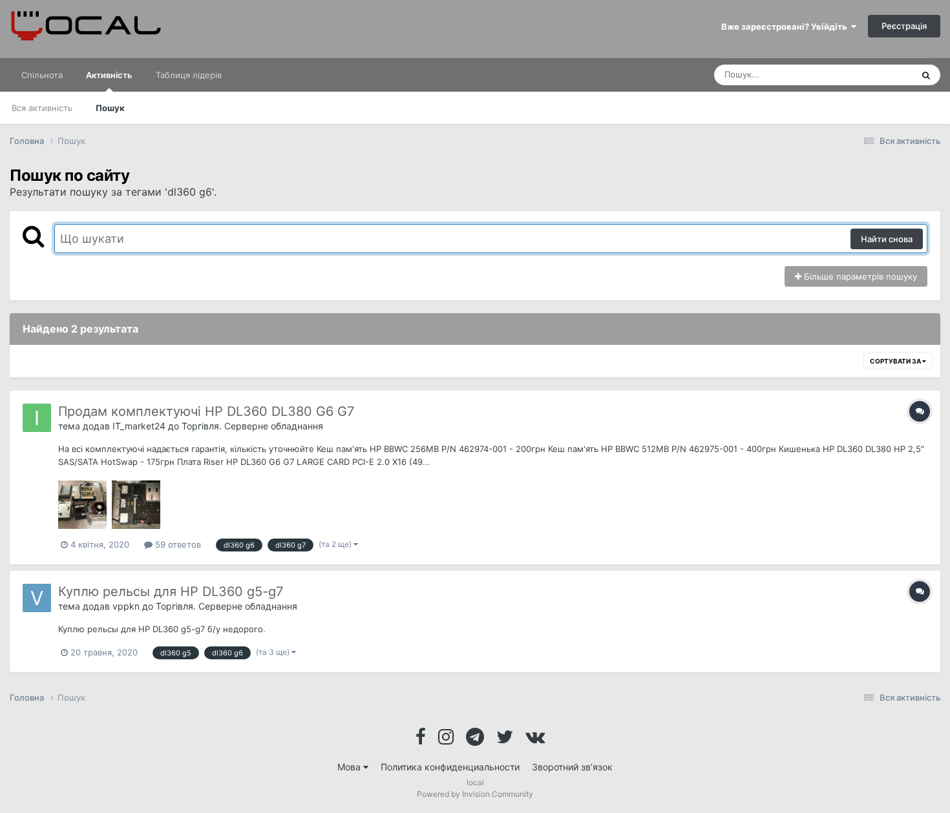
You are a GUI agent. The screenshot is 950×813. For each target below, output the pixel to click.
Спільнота (42, 75)
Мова (350, 766)
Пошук (110, 108)
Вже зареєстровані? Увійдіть (786, 26)
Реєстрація (904, 26)
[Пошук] (926, 75)
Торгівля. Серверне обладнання (252, 425)
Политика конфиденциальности (450, 766)
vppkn (126, 606)
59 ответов (177, 544)
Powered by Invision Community (475, 794)
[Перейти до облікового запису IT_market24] (37, 418)
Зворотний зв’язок (572, 766)
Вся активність (42, 108)
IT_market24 (138, 425)
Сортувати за (896, 361)
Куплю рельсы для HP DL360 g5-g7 (170, 591)
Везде (883, 74)
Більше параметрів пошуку (859, 276)
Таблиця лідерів (189, 75)
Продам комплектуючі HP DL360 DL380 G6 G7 (206, 411)
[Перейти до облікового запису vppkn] (37, 598)
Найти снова (887, 239)
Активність (109, 75)
